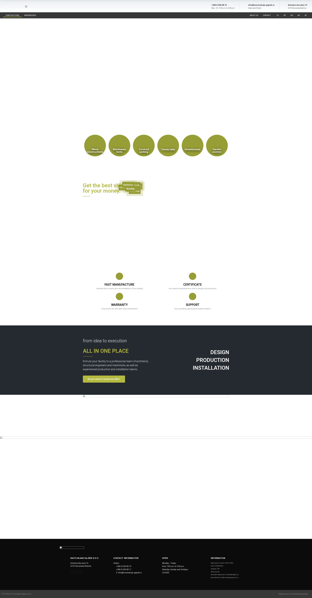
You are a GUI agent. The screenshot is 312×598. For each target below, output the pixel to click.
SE (306, 15)
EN (292, 15)
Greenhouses (30, 15)
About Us (254, 15)
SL (278, 15)
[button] (156, 118)
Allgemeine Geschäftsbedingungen (293, 594)
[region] (156, 72)
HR (299, 15)
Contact (267, 15)
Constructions (12, 15)
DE (285, 15)
